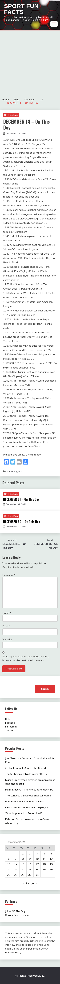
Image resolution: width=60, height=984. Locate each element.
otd (20, 471)
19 (51, 864)
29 (22, 874)
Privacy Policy (13, 952)
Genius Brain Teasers (17, 915)
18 (44, 864)
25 (44, 869)
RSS (7, 718)
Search (45, 688)
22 (22, 869)
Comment (8, 575)
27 (8, 874)
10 (37, 858)
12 (51, 858)
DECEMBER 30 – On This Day (21, 521)
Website (7, 639)
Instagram (11, 726)
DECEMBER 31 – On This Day (21, 499)
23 (30, 869)
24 (37, 869)
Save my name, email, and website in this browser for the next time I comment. (25, 658)
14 (15, 864)
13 (8, 864)
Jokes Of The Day (15, 911)
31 (37, 874)
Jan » (34, 883)
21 (15, 869)
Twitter (9, 730)
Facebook (10, 722)
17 (37, 864)
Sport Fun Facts (21, 9)
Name (6, 613)
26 (51, 869)
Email (6, 626)
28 (15, 874)
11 (44, 858)
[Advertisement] (30, 62)
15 (22, 864)
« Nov (26, 883)
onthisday (12, 471)
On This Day (11, 114)
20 (8, 869)
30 (30, 874)
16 (30, 864)
